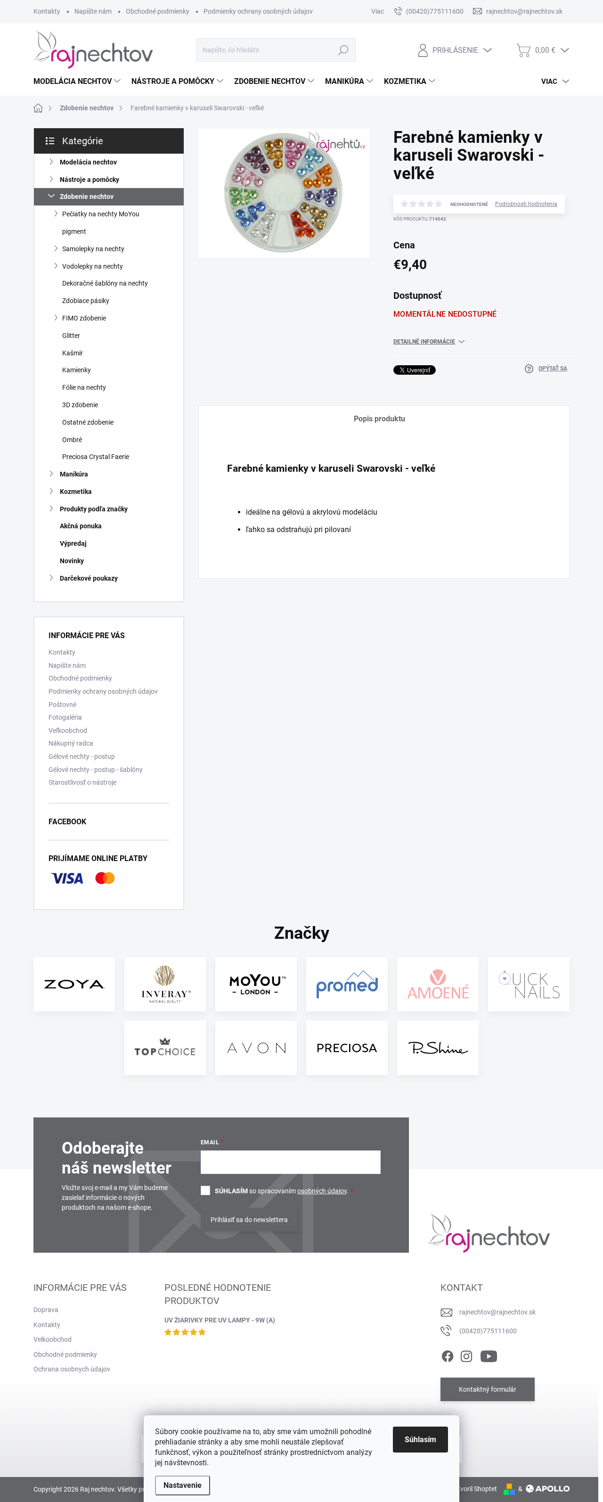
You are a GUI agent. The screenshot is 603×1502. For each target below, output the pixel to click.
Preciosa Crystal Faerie (95, 456)
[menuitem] (78, 81)
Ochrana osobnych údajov (71, 1369)
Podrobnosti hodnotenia (526, 204)
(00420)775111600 (488, 1331)
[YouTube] (488, 1354)
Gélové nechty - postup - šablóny (96, 769)
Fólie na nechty (84, 387)
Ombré (72, 439)
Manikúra (74, 474)
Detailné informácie (424, 341)
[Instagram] (466, 1354)
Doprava (45, 1309)
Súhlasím (420, 1439)
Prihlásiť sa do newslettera (249, 1219)
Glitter (71, 335)
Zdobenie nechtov (87, 196)
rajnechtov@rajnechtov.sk (497, 1312)
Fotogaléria (65, 717)
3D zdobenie (80, 405)
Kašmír (72, 353)
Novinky (72, 561)
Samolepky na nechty (93, 249)
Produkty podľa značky (94, 509)
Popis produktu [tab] (379, 418)
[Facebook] (447, 1354)
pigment (74, 231)
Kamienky (76, 370)
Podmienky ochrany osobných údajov (258, 11)
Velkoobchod (52, 1339)
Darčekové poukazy (89, 578)
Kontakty (46, 11)
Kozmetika (76, 491)
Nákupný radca (71, 743)
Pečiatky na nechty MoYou (100, 214)
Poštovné (62, 704)
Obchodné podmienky (157, 11)
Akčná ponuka (81, 526)
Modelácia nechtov (88, 162)
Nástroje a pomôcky (89, 179)
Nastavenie (182, 1485)
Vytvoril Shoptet (473, 1489)
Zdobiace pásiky (85, 300)
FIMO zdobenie (84, 318)
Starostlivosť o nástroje (82, 782)
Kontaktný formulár (487, 1389)
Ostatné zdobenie (88, 422)
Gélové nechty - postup (82, 756)
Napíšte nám (93, 11)
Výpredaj (73, 543)
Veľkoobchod (68, 730)
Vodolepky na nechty (92, 266)
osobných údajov (322, 1191)
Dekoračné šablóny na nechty (105, 283)
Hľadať (343, 50)
